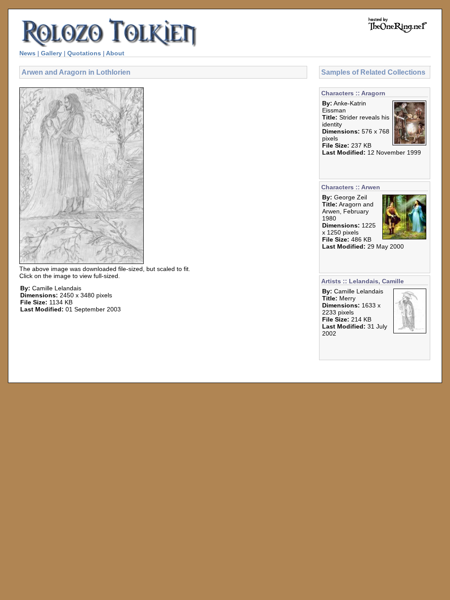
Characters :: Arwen (350, 187)
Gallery (51, 53)
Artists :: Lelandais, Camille (362, 281)
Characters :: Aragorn (353, 93)
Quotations (84, 53)
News (27, 53)
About (115, 53)
